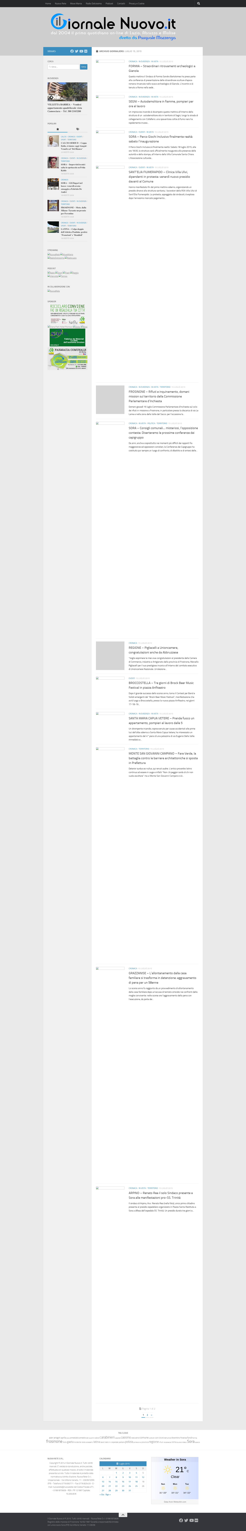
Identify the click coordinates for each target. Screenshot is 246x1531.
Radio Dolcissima (94, 3)
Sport (63, 140)
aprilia (63, 1437)
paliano (122, 1442)
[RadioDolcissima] (56, 258)
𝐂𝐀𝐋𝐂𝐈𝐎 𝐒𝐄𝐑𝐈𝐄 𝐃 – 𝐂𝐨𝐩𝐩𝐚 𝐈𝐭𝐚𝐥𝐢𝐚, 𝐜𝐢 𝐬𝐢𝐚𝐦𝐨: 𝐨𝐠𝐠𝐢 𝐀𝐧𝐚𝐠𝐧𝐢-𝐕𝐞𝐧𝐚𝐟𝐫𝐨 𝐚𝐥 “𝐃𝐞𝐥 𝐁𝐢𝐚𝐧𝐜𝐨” (74, 146)
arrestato (74, 1437)
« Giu (102, 1494)
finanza (183, 1437)
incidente (77, 1442)
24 (130, 1486)
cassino (126, 1437)
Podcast (109, 3)
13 (103, 1481)
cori (156, 1437)
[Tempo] (63, 276)
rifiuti (161, 1442)
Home (48, 3)
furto (65, 1442)
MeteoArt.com (180, 1502)
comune (144, 1437)
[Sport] (58, 273)
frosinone (54, 1441)
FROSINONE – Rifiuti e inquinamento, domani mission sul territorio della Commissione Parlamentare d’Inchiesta (159, 396)
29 (116, 1490)
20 (103, 1486)
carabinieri (107, 1437)
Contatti (121, 3)
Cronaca (133, 61)
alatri (51, 1437)
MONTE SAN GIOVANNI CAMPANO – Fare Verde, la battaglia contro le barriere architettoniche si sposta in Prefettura (163, 758)
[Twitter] (76, 51)
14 (109, 1481)
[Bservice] (67, 369)
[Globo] (76, 327)
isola (83, 1442)
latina (97, 1441)
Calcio (63, 137)
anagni (57, 1437)
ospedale (114, 1442)
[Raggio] (74, 273)
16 (123, 1481)
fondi (189, 1437)
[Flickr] (85, 51)
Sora (191, 1441)
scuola (179, 1442)
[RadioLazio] (71, 258)
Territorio (165, 387)
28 (109, 1490)
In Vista (154, 61)
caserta (117, 1438)
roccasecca (167, 1442)
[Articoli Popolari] (57, 129)
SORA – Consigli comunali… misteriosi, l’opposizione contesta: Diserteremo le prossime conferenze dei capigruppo (163, 432)
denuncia (167, 1438)
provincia (145, 1442)
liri (110, 1442)
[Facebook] (72, 51)
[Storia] (53, 276)
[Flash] (66, 273)
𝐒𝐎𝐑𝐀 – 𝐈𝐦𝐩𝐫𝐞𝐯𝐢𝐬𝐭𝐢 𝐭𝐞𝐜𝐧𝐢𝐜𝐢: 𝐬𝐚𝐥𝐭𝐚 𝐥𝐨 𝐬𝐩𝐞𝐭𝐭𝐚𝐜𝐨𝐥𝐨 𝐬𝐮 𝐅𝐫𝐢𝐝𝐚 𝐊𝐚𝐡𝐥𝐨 (73, 167)
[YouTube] (81, 51)
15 (116, 1481)
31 (130, 1490)
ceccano (135, 1437)
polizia (129, 1441)
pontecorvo (137, 1442)
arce (68, 1438)
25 (136, 1486)
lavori (103, 1442)
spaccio (197, 1442)
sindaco (184, 1442)
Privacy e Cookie (136, 3)
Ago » (108, 1494)
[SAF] (67, 345)
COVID (161, 1438)
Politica (151, 423)
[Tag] (77, 129)
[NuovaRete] (54, 254)
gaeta (70, 1441)
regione (154, 1442)
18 (136, 1481)
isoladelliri (89, 1442)
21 (109, 1486)
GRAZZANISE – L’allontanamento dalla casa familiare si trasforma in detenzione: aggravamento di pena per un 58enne (162, 978)
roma (174, 1442)
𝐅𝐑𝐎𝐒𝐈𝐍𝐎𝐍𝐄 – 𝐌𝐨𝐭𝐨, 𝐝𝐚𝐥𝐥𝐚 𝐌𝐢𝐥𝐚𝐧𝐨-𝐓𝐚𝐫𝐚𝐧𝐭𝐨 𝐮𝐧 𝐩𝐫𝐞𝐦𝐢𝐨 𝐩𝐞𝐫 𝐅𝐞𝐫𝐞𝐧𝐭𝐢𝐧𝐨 (73, 210)
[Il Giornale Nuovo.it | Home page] (114, 27)
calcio (97, 1438)
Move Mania (76, 3)
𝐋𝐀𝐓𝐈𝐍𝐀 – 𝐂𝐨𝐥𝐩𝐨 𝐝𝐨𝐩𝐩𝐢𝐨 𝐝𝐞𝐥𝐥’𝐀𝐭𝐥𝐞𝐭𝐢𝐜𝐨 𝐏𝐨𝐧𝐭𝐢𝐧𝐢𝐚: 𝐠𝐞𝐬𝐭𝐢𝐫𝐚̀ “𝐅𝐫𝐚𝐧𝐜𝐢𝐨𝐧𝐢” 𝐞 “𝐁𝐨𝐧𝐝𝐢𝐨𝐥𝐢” (74, 232)
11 (136, 1477)
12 (143, 1477)
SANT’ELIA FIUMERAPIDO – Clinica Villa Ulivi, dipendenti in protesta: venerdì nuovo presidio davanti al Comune (159, 176)
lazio (107, 1442)
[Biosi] (84, 327)
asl (87, 1438)
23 (123, 1486)
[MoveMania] (66, 254)
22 (116, 1486)
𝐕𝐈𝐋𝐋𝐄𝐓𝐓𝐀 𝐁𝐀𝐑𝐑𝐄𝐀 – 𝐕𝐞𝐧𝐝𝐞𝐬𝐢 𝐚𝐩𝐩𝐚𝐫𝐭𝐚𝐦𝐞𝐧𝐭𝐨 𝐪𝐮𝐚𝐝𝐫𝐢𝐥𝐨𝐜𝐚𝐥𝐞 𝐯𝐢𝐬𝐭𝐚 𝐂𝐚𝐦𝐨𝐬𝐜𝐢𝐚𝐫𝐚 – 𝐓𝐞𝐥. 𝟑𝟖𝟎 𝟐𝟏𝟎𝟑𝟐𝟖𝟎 (65, 108)
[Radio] (51, 273)
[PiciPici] (67, 323)
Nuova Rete (60, 3)
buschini (91, 1438)
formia (194, 1438)
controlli (152, 1438)
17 (130, 1481)
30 (123, 1490)
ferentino (176, 1437)
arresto (82, 1437)
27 (103, 1490)
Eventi (142, 132)
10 (130, 1477)
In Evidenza (144, 61)
